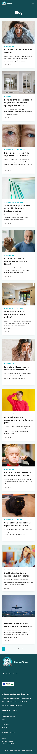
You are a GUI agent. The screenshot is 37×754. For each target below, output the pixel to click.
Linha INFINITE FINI (8, 744)
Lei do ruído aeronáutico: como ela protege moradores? (18, 624)
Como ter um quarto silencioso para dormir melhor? (15, 314)
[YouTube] (13, 673)
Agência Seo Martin (26, 750)
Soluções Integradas (8, 741)
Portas (4, 738)
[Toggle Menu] (33, 3)
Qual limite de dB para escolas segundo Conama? (16, 574)
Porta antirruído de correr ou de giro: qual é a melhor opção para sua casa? (18, 102)
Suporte (4, 719)
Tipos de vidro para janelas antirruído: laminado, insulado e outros (17, 208)
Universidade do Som (8, 716)
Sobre (4, 714)
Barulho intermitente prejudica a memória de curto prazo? (18, 420)
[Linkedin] (16, 673)
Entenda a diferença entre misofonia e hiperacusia (16, 368)
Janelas (4, 736)
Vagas (4, 722)
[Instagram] (10, 673)
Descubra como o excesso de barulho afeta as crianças (17, 474)
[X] (6, 673)
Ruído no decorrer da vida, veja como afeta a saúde (16, 154)
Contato (4, 727)
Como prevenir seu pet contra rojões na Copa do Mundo (18, 524)
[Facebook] (3, 673)
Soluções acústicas (17, 202)
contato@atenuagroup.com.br (12, 705)
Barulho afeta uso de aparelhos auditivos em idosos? (15, 261)
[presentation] (18, 32)
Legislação (15, 569)
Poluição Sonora (17, 149)
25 (18, 649)
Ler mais (7, 64)
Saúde (13, 46)
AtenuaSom (7, 46)
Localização (5, 724)
